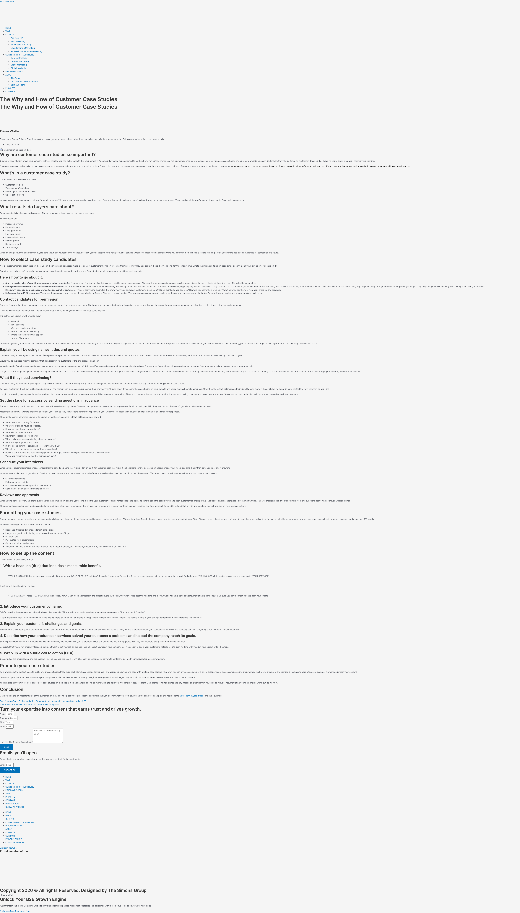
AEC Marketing (18, 41)
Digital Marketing (19, 68)
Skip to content (7, 1)
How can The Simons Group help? (16, 742)
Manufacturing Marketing (23, 48)
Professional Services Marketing (26, 51)
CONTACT (10, 91)
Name (3, 714)
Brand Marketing (19, 64)
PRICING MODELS (14, 71)
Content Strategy (19, 58)
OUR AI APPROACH (14, 807)
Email (3, 726)
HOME (8, 28)
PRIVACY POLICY (13, 803)
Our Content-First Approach (24, 81)
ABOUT (8, 74)
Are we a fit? (17, 38)
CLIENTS (9, 34)
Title (2, 722)
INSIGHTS (10, 88)
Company (5, 718)
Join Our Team (18, 84)
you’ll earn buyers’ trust (191, 695)
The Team (15, 78)
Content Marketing (20, 61)
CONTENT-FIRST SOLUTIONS (19, 54)
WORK (8, 31)
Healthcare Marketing (21, 44)
